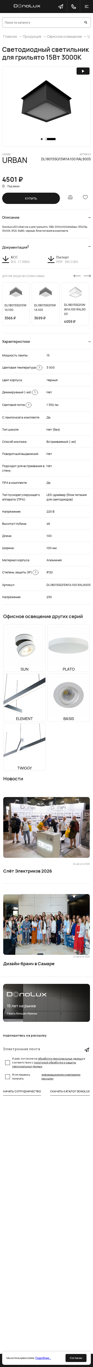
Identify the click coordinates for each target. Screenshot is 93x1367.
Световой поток (15, 405)
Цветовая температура (21, 367)
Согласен (76, 1358)
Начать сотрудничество (22, 1091)
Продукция (32, 36)
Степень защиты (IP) (19, 572)
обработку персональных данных (60, 1058)
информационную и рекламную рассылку (61, 1076)
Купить (31, 198)
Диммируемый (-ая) (18, 392)
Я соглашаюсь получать (46, 1076)
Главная (10, 36)
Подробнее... (43, 1358)
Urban (14, 160)
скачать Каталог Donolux (70, 1091)
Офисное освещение (64, 36)
